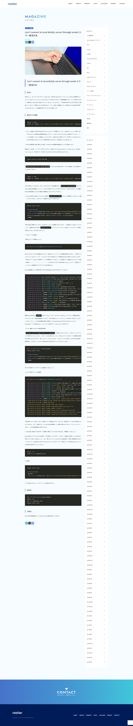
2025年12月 (89, 181)
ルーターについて (91, 114)
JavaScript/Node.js (92, 58)
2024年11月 (89, 241)
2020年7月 (89, 472)
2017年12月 (89, 602)
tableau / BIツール (91, 77)
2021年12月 (89, 394)
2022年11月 (89, 343)
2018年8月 (89, 574)
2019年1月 (89, 551)
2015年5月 (89, 662)
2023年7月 (89, 311)
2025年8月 (89, 200)
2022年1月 (89, 389)
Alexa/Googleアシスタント (93, 40)
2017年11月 (89, 606)
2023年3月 (89, 324)
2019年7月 (89, 523)
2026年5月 (89, 158)
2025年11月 (89, 186)
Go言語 (88, 54)
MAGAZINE (104, 3)
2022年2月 (89, 385)
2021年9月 (89, 408)
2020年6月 (89, 477)
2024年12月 (89, 237)
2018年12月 (89, 555)
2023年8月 (89, 306)
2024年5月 (89, 264)
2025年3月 (89, 223)
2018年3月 (89, 597)
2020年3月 (89, 491)
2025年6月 (89, 209)
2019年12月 (89, 505)
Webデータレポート (91, 86)
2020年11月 (89, 454)
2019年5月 (89, 532)
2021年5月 (89, 426)
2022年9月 (89, 352)
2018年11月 (89, 560)
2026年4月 (89, 163)
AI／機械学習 (90, 35)
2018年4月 (89, 592)
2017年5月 (89, 634)
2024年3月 (89, 274)
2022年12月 (89, 338)
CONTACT (122, 3)
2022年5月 (89, 371)
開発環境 (89, 123)
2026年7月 (89, 149)
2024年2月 (89, 278)
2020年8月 (89, 468)
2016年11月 (89, 643)
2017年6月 (89, 629)
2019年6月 (89, 528)
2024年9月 (89, 251)
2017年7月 (89, 625)
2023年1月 (89, 334)
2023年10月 (89, 297)
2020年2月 (89, 495)
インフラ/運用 (90, 91)
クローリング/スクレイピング (94, 95)
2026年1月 (89, 177)
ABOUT (70, 3)
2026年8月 (89, 144)
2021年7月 (89, 417)
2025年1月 (89, 232)
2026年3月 (89, 167)
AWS (88, 45)
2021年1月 (89, 445)
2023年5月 (89, 315)
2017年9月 (89, 616)
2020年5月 (89, 482)
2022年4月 (89, 375)
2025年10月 (89, 190)
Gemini (89, 49)
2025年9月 (89, 195)
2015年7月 (89, 657)
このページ (44, 336)
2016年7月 (89, 648)
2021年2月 (89, 440)
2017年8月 (89, 620)
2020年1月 (89, 500)
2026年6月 (89, 153)
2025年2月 (89, 227)
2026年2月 (89, 172)
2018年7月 (89, 579)
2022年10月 (89, 348)
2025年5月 (89, 214)
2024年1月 (89, 283)
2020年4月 (89, 486)
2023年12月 (89, 287)
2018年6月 (89, 583)
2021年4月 (89, 431)
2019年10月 (89, 514)
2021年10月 (89, 403)
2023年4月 (89, 320)
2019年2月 (89, 546)
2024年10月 (89, 246)
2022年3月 (89, 380)
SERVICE (78, 3)
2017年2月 (89, 639)
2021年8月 (89, 412)
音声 (88, 128)
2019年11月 (89, 509)
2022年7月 (89, 361)
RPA (88, 68)
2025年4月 (89, 218)
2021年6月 (89, 421)
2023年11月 (89, 292)
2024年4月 (89, 269)
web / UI (89, 81)
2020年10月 (89, 458)
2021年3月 (89, 435)
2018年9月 (89, 569)
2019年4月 (89, 537)
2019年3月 (89, 542)
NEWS (95, 3)
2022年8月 (89, 357)
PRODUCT (87, 3)
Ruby (88, 72)
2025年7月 (89, 204)
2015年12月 (89, 653)
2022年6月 (89, 366)
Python (89, 63)
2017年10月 (89, 611)
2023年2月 (89, 329)
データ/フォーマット (92, 100)
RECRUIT (113, 3)
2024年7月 (89, 260)
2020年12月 (89, 449)
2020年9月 (89, 463)
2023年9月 (89, 301)
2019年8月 (89, 519)
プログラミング (90, 109)
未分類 (88, 118)
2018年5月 (89, 588)
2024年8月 (89, 255)
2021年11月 (89, 398)
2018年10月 (89, 565)
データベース (90, 105)
